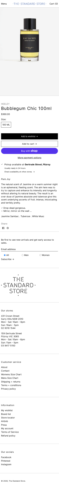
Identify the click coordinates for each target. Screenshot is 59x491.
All (7, 255)
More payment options (29, 157)
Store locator (8, 417)
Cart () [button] (54, 3)
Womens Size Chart (11, 374)
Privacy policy (8, 388)
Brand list (6, 414)
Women (46, 255)
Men (26, 255)
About (4, 367)
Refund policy (8, 435)
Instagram (6, 464)
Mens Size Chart (9, 378)
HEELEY (5, 104)
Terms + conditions (11, 385)
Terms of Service (10, 432)
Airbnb (4, 421)
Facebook (6, 457)
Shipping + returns (10, 381)
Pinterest (5, 460)
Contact (5, 370)
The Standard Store (17, 481)
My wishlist (7, 410)
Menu (4, 3)
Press (4, 424)
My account (7, 428)
